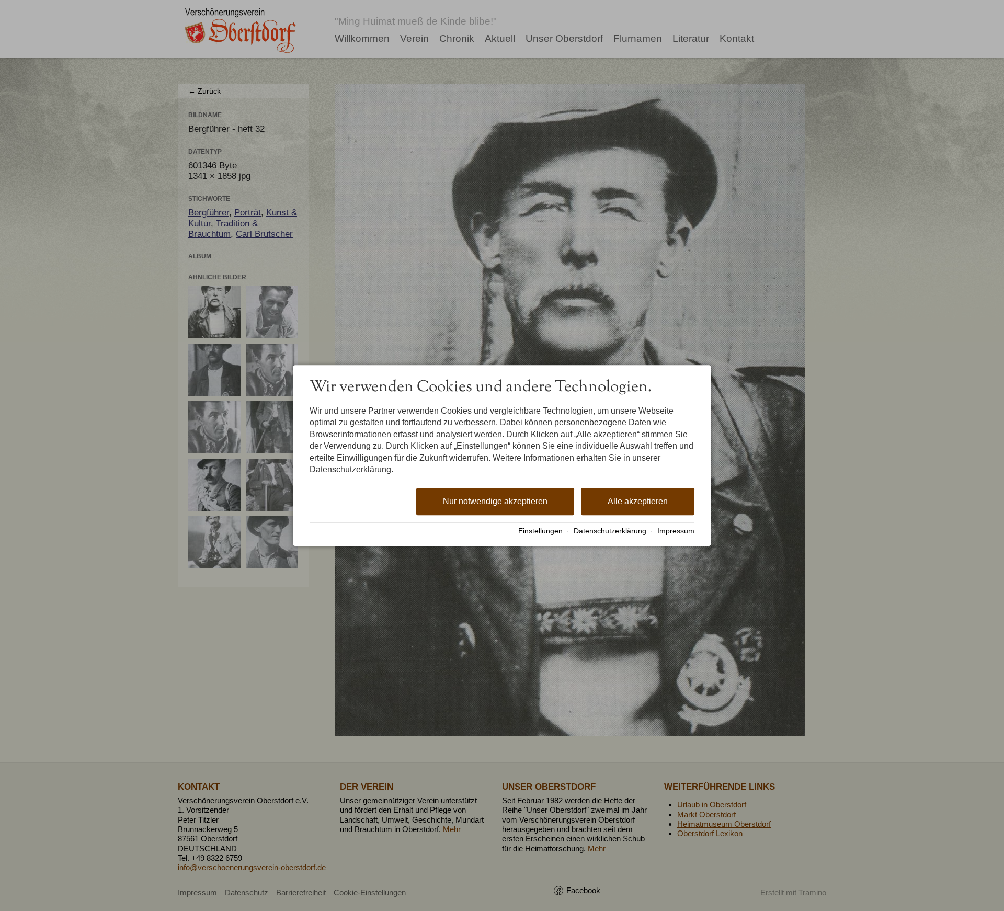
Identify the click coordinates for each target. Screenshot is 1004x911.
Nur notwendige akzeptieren (495, 501)
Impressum (675, 531)
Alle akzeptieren (638, 501)
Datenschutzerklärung (610, 531)
